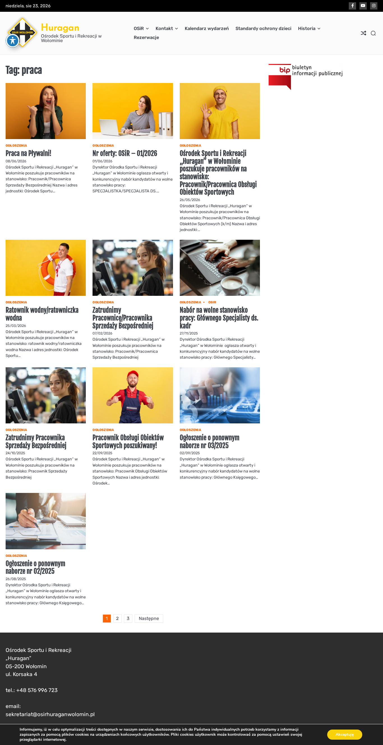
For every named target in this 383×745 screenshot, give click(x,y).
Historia (306, 28)
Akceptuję (345, 734)
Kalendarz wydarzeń (207, 28)
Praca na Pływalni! (29, 153)
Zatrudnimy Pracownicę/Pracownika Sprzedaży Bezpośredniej (123, 318)
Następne (149, 618)
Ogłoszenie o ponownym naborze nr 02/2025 (35, 568)
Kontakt (164, 28)
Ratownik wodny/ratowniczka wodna (42, 314)
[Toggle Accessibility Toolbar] (12, 40)
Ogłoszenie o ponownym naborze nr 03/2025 (209, 442)
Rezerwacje (146, 37)
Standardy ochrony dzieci (263, 28)
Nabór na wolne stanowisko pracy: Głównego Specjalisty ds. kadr (219, 318)
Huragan (60, 27)
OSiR (139, 28)
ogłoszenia (16, 145)
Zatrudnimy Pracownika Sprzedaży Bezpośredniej (36, 442)
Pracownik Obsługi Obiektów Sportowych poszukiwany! (128, 442)
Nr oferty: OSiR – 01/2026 (125, 153)
